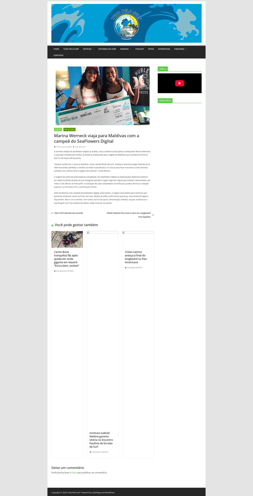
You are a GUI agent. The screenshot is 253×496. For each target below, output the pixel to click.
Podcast (139, 49)
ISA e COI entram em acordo (69, 213)
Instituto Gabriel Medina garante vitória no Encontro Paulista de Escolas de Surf (101, 439)
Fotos (151, 49)
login (74, 472)
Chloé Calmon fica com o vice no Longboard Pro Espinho (129, 215)
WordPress (110, 492)
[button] (92, 49)
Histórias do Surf (107, 49)
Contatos (58, 55)
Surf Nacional (69, 129)
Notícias (87, 49)
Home (56, 49)
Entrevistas (164, 49)
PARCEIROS (179, 49)
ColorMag (96, 492)
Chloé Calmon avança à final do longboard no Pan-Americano (136, 257)
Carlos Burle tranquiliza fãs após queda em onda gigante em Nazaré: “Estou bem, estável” (66, 258)
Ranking (124, 49)
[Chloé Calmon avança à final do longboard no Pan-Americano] (138, 232)
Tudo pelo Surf (80, 147)
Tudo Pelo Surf (71, 49)
